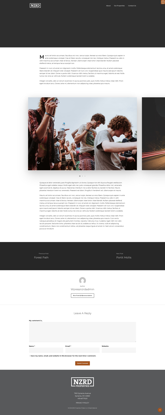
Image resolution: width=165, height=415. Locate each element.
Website (105, 346)
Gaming (76, 38)
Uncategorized (86, 38)
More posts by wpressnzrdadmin (82, 295)
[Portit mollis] (123, 256)
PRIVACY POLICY (82, 403)
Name (32, 346)
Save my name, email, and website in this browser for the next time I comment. (63, 356)
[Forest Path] (41, 256)
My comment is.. (36, 321)
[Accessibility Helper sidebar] (163, 2)
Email (68, 346)
